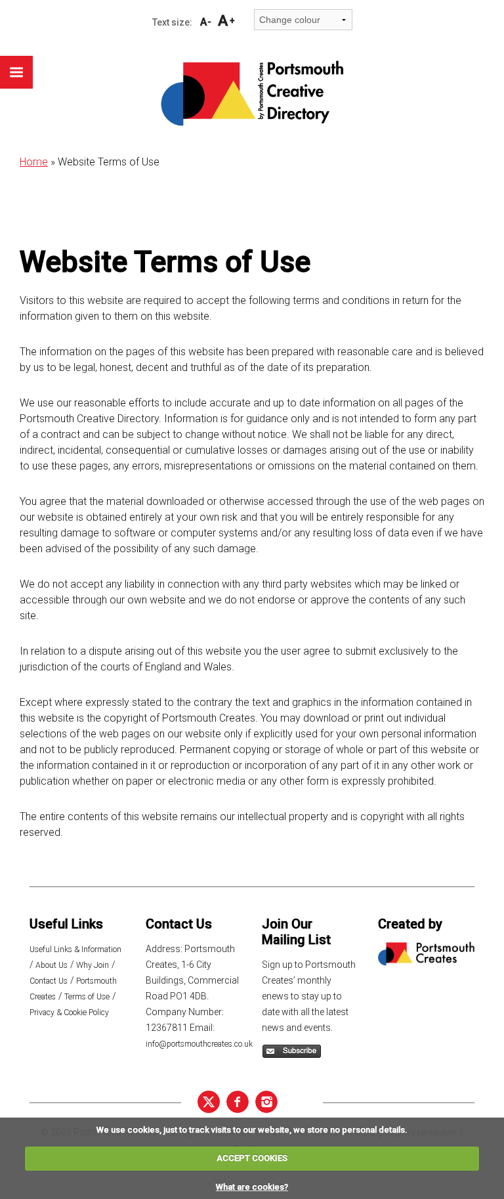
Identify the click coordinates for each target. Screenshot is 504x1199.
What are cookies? (252, 1187)
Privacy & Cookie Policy (69, 1012)
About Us (50, 965)
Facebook (237, 1102)
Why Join (91, 965)
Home (34, 162)
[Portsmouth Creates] (252, 93)
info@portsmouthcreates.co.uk (199, 1044)
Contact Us (49, 981)
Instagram (266, 1102)
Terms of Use (86, 996)
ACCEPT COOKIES (252, 1158)
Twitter (209, 1102)
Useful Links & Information (75, 949)
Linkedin (295, 1102)
